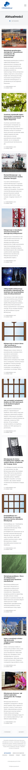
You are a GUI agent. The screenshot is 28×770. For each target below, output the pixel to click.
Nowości (4, 755)
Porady (18, 755)
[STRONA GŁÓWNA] (9, 21)
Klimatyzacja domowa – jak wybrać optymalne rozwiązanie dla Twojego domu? (13, 695)
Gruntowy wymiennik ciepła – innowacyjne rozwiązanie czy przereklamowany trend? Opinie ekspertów (14, 117)
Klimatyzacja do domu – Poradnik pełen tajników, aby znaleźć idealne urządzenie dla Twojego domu (14, 461)
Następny (21, 732)
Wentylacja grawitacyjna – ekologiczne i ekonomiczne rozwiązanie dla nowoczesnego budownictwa (13, 54)
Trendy (24, 755)
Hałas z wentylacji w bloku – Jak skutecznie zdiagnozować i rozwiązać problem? (13, 641)
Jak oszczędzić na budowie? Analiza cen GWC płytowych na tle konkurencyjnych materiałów (13, 403)
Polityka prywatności (14, 766)
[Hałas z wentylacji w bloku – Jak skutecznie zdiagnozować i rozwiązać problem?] (14, 626)
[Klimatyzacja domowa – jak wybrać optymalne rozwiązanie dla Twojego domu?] (14, 681)
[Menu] (25, 5)
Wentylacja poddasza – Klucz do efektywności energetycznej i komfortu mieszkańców (14, 578)
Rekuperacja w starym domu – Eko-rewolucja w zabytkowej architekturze (13, 345)
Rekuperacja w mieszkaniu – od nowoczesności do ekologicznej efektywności (13, 231)
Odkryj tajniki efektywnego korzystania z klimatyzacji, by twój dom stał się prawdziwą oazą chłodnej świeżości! (14, 291)
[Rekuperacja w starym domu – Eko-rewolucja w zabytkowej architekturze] (14, 331)
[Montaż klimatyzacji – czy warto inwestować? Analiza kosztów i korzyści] (14, 162)
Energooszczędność (18, 753)
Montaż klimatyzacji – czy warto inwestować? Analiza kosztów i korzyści (13, 176)
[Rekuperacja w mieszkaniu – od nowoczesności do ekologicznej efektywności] (14, 217)
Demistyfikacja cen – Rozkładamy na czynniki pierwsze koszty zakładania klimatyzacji (13, 518)
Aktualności (7, 753)
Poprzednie (7, 732)
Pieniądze (11, 755)
